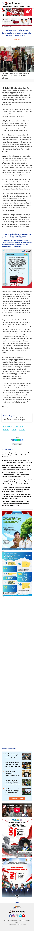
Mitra (22, 6)
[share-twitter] (15, 440)
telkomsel (22, 429)
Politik (28, 6)
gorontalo (6, 429)
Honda (14, 429)
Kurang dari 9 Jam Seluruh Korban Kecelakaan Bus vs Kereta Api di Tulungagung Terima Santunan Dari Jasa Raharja (15, 419)
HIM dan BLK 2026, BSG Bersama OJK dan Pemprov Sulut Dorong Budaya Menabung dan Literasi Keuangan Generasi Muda (12, 756)
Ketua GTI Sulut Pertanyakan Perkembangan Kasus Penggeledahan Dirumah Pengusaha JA (12, 773)
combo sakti (6, 426)
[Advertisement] (17, 671)
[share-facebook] (12, 440)
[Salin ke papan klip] (21, 440)
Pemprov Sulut (7, 6)
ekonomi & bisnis (18, 426)
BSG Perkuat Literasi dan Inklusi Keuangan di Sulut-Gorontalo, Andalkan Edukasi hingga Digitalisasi (12, 791)
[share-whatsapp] (18, 440)
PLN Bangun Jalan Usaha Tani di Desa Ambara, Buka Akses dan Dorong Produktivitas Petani (12, 782)
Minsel (16, 6)
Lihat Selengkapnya (16, 798)
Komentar (18, 444)
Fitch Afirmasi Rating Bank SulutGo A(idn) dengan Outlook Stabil (12, 764)
